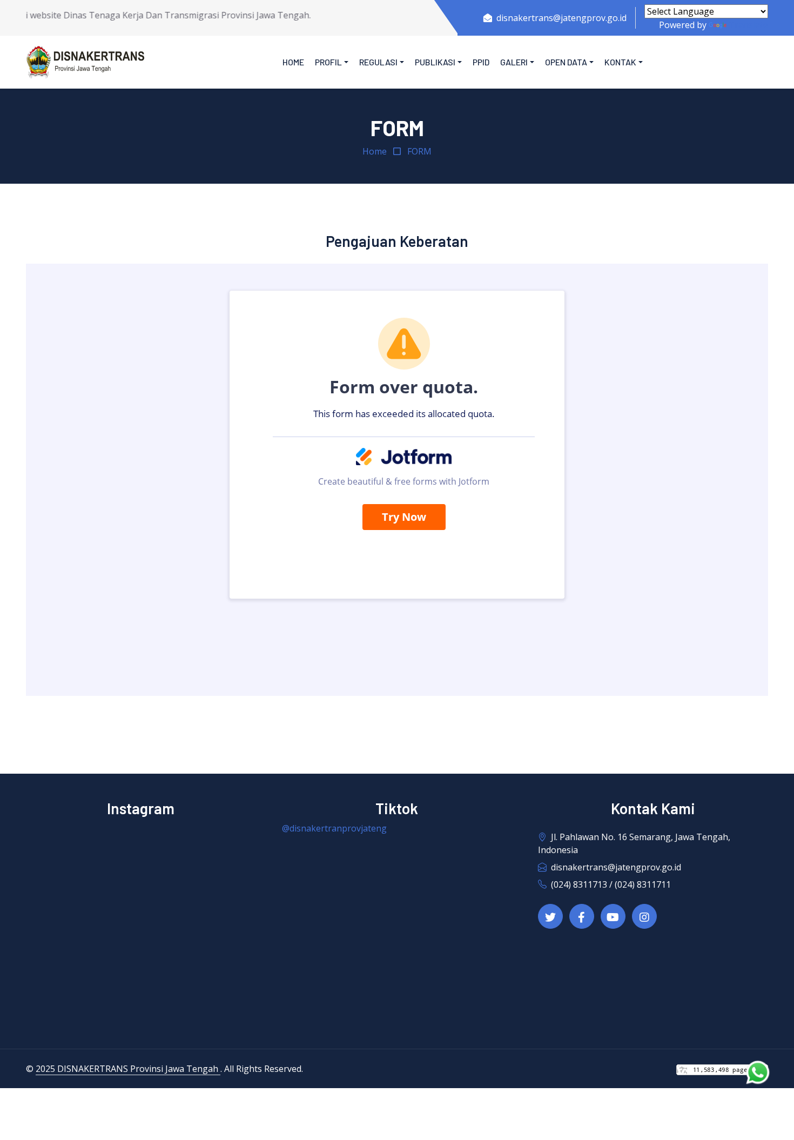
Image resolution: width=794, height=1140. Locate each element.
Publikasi (435, 62)
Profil (328, 62)
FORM (419, 151)
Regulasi (378, 62)
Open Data (566, 62)
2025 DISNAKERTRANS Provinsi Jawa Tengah (128, 1069)
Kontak (620, 62)
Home (293, 62)
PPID (481, 62)
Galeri (514, 62)
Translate (748, 25)
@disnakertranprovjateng (334, 828)
